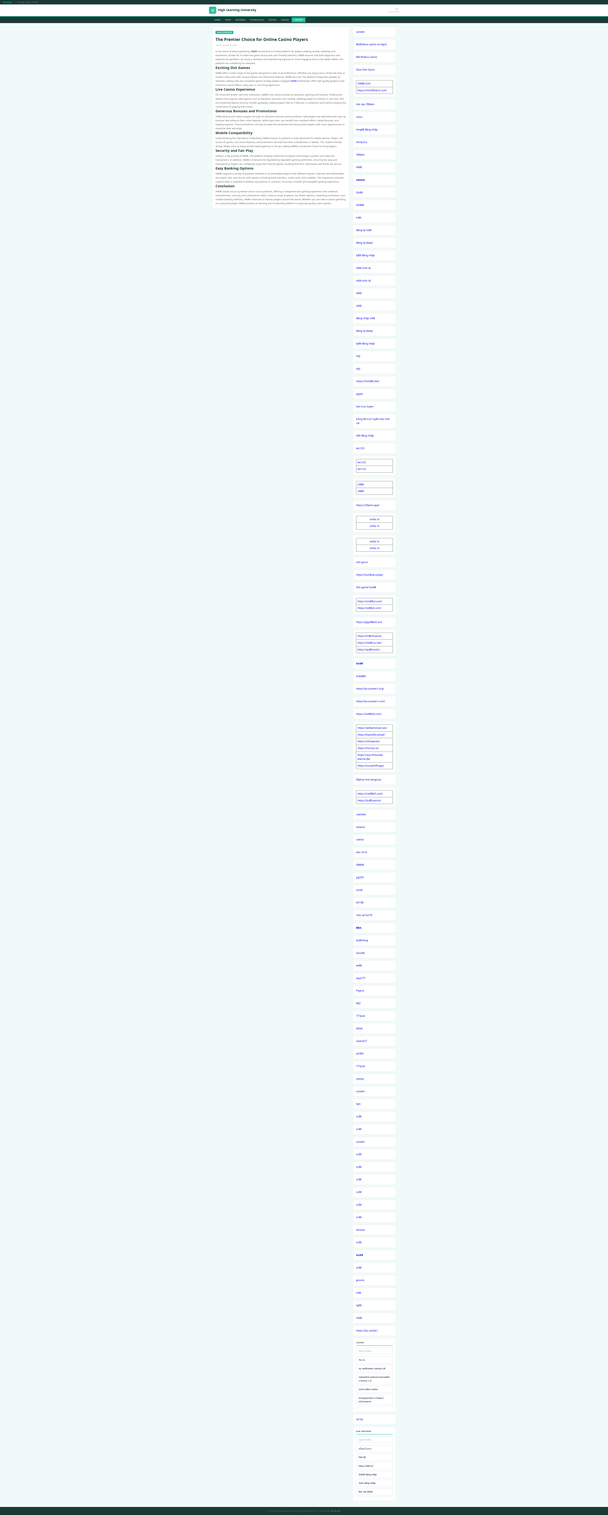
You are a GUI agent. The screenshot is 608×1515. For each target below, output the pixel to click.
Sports (272, 20)
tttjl (358, 356)
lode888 (361, 676)
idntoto (360, 1230)
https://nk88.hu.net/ (370, 642)
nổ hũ (359, 1419)
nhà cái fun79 (364, 915)
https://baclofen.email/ (371, 734)
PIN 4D (362, 1457)
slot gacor (362, 562)
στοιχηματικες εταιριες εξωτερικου (371, 1400)
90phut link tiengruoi (368, 779)
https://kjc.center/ (367, 1330)
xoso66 (360, 953)
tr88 (358, 1293)
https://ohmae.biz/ (369, 741)
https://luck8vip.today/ (369, 574)
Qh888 (360, 205)
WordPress (335, 1511)
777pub (360, 1016)
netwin (360, 180)
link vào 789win (365, 104)
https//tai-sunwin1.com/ (370, 701)
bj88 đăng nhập (365, 255)
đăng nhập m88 (365, 318)
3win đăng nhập (367, 1483)
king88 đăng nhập (367, 129)
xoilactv (360, 827)
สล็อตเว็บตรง (365, 1448)
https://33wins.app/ (368, 505)
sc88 (358, 1116)
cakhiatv (361, 814)
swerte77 (361, 1041)
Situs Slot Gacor (365, 69)
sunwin (360, 32)
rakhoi (360, 839)
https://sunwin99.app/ (371, 765)
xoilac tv (374, 519)
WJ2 (358, 1003)
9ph (358, 1104)
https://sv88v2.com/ (369, 608)
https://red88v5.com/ (368, 714)
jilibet (359, 1028)
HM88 (294, 80)
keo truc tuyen (365, 406)
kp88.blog (362, 940)
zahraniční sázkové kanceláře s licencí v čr (374, 1379)
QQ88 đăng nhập (368, 1474)
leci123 (360, 448)
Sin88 (359, 663)
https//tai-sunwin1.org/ (370, 688)
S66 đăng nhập (365, 435)
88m (358, 927)
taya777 (360, 978)
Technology (257, 20)
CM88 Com (364, 83)
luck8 (359, 890)
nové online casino (368, 1389)
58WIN (360, 865)
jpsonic (360, 1280)
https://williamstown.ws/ (372, 728)
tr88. (359, 217)
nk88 (359, 1318)
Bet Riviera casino (366, 57)
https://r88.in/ (366, 1466)
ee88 (359, 965)
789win (360, 154)
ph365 (360, 1053)
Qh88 (359, 192)
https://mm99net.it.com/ (372, 90)
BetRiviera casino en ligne (371, 44)
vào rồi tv (361, 852)
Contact (298, 20)
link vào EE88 (366, 1491)
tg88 (358, 1305)
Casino (285, 20)
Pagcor (360, 990)
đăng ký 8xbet (364, 243)
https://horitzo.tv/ (368, 748)
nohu (359, 117)
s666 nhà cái (363, 268)
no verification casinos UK (372, 1368)
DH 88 (359, 902)
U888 (361, 484)
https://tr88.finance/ (370, 636)
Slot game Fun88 (366, 587)
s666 (359, 293)
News (228, 20)
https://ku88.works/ (369, 800)
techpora (361, 142)
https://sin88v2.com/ (370, 601)
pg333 (360, 877)
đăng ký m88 (363, 230)
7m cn (362, 1360)
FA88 (359, 167)
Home (217, 20)
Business (240, 20)
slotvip (360, 1079)
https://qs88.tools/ (369, 649)
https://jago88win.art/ (369, 622)
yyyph (359, 394)
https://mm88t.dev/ (367, 381)
